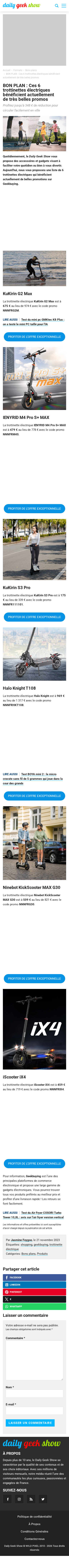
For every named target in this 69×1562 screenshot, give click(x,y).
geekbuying (41, 1244)
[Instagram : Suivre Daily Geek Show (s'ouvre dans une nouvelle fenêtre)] (19, 1499)
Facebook (15, 1277)
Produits (42, 1253)
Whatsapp (16, 1306)
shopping (26, 1244)
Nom (10, 1387)
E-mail (11, 1404)
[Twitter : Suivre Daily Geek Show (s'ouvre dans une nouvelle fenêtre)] (43, 1499)
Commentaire (15, 1338)
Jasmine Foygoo (21, 1240)
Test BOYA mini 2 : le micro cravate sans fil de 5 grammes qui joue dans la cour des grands (33, 779)
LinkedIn (15, 1284)
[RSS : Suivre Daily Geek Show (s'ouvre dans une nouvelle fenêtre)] (31, 1499)
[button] (64, 6)
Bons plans (28, 1253)
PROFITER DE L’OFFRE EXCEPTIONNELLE (34, 337)
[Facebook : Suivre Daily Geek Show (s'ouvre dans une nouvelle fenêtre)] (7, 1499)
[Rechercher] (56, 6)
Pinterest (16, 1292)
